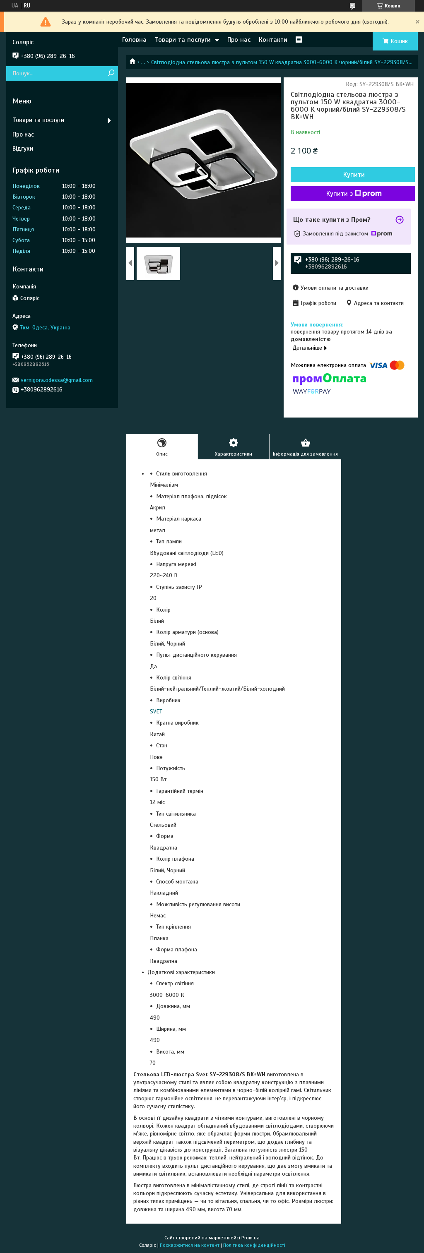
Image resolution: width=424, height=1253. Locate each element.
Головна (134, 40)
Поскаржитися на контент (189, 1245)
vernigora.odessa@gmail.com (57, 380)
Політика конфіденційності (254, 1245)
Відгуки (22, 148)
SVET (156, 711)
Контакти (273, 40)
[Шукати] (111, 73)
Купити (354, 174)
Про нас (239, 40)
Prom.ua (250, 1238)
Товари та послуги (183, 40)
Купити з (339, 194)
